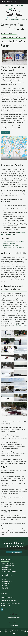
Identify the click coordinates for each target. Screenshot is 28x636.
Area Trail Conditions (9, 243)
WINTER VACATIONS (8, 569)
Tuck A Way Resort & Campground (14, 2)
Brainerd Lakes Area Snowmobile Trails (14, 247)
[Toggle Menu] (2, 2)
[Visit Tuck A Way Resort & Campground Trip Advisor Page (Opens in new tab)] (14, 634)
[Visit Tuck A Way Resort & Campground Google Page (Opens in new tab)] (27, 632)
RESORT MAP (6, 583)
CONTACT (5, 589)
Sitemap (2, 632)
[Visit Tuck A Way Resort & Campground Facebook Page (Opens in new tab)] (25, 632)
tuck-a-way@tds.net (14, 18)
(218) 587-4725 (20, 325)
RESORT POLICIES (7, 581)
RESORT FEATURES (7, 567)
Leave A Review (19, 632)
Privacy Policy (10, 632)
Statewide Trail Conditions (10, 245)
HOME (4, 579)
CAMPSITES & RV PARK (8, 565)
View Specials (5, 132)
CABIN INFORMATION (8, 564)
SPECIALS (5, 587)
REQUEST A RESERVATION (9, 571)
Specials (19, 184)
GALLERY (4, 585)
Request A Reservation (14, 552)
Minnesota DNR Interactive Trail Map (13, 242)
